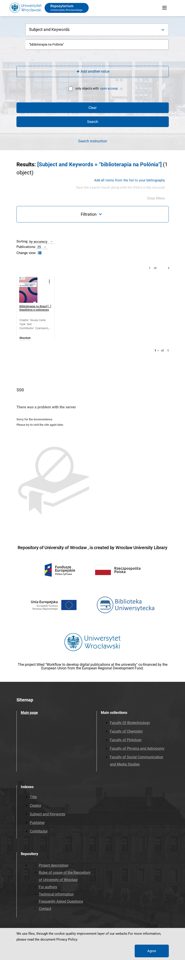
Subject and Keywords (47, 814)
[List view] (39, 253)
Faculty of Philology (126, 740)
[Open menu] (164, 8)
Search (92, 122)
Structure (24, 338)
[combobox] (97, 44)
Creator (35, 805)
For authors (48, 887)
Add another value (95, 71)
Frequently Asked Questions (61, 901)
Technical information (56, 894)
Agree (151, 951)
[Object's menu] (49, 281)
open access (108, 88)
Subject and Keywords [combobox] (49, 29)
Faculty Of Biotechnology (130, 723)
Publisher (37, 823)
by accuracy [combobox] (38, 241)
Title (33, 797)
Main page (29, 712)
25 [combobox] (39, 247)
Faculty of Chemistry (126, 731)
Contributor (39, 831)
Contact (45, 909)
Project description (53, 865)
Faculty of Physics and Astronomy (137, 748)
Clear (92, 108)
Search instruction (92, 141)
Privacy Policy (66, 939)
